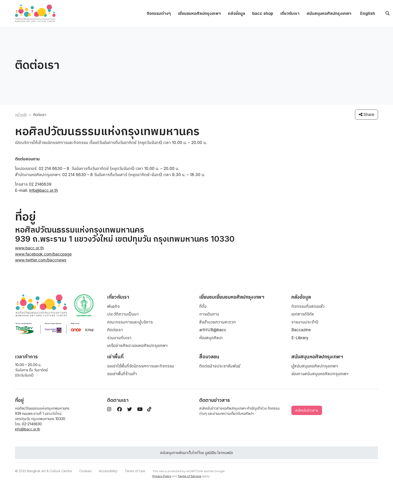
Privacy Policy (161, 476)
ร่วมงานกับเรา (119, 337)
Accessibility (108, 471)
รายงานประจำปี (304, 322)
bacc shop (262, 13)
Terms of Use (135, 471)
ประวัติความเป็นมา (123, 314)
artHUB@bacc (212, 329)
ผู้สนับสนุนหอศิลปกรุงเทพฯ (314, 366)
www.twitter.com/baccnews (40, 260)
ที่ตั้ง (203, 306)
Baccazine (301, 329)
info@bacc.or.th (43, 190)
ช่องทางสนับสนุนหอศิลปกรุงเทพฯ (319, 373)
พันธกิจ (113, 306)
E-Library (299, 337)
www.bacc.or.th (29, 248)
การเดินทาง (209, 314)
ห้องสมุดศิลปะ (211, 337)
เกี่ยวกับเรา (290, 13)
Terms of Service (189, 476)
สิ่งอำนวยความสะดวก (217, 322)
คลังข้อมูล (236, 13)
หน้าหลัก (21, 115)
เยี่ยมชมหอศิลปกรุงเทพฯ (199, 13)
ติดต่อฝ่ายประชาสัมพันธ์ (219, 366)
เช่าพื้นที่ (115, 356)
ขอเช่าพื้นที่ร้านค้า (122, 373)
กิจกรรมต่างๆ (159, 13)
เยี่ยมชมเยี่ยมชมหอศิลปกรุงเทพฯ (231, 297)
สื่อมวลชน (209, 356)
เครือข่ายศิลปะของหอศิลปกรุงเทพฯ (137, 345)
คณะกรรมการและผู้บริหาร (130, 322)
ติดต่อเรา (115, 329)
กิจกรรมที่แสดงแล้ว (308, 306)
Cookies (85, 471)
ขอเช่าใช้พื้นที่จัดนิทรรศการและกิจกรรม (140, 366)
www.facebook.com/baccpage (43, 254)
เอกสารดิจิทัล (302, 314)
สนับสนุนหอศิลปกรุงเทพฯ (329, 13)
